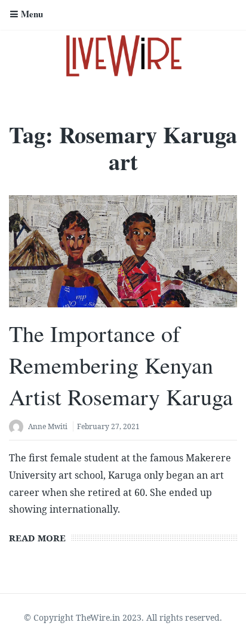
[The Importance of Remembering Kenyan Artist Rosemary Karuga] (123, 251)
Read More (37, 538)
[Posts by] (18, 427)
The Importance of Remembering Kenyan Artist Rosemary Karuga (121, 365)
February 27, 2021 (108, 426)
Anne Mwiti (47, 426)
